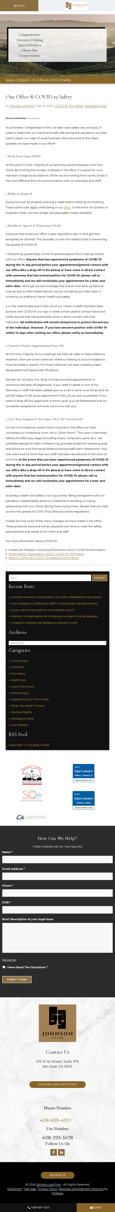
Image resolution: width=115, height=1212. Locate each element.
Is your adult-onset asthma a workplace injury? (43, 610)
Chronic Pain (19, 661)
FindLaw (57, 1193)
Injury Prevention (22, 686)
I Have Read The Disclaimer (27, 967)
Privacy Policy (47, 1189)
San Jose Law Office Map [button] (57, 1084)
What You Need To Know (28, 705)
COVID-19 (61, 106)
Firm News (76, 106)
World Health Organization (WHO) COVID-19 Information (46, 554)
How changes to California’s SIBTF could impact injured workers (54, 603)
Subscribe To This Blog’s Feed (29, 745)
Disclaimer (9, 959)
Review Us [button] (57, 1175)
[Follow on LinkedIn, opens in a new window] (61, 1152)
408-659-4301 (40, 1207)
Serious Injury (20, 693)
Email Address (13, 869)
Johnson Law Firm (22, 106)
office (67, 207)
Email (97, 1207)
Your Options (19, 725)
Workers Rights (21, 712)
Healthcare (18, 680)
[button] (19, 5)
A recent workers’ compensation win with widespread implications (56, 597)
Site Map (30, 1189)
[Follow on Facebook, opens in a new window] (53, 1152)
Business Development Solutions (81, 1189)
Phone (7, 885)
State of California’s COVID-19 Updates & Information (43, 557)
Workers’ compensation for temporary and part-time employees (54, 616)
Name (7, 852)
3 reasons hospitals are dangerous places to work (44, 622)
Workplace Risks (96, 106)
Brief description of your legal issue (27, 919)
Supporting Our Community (30, 699)
